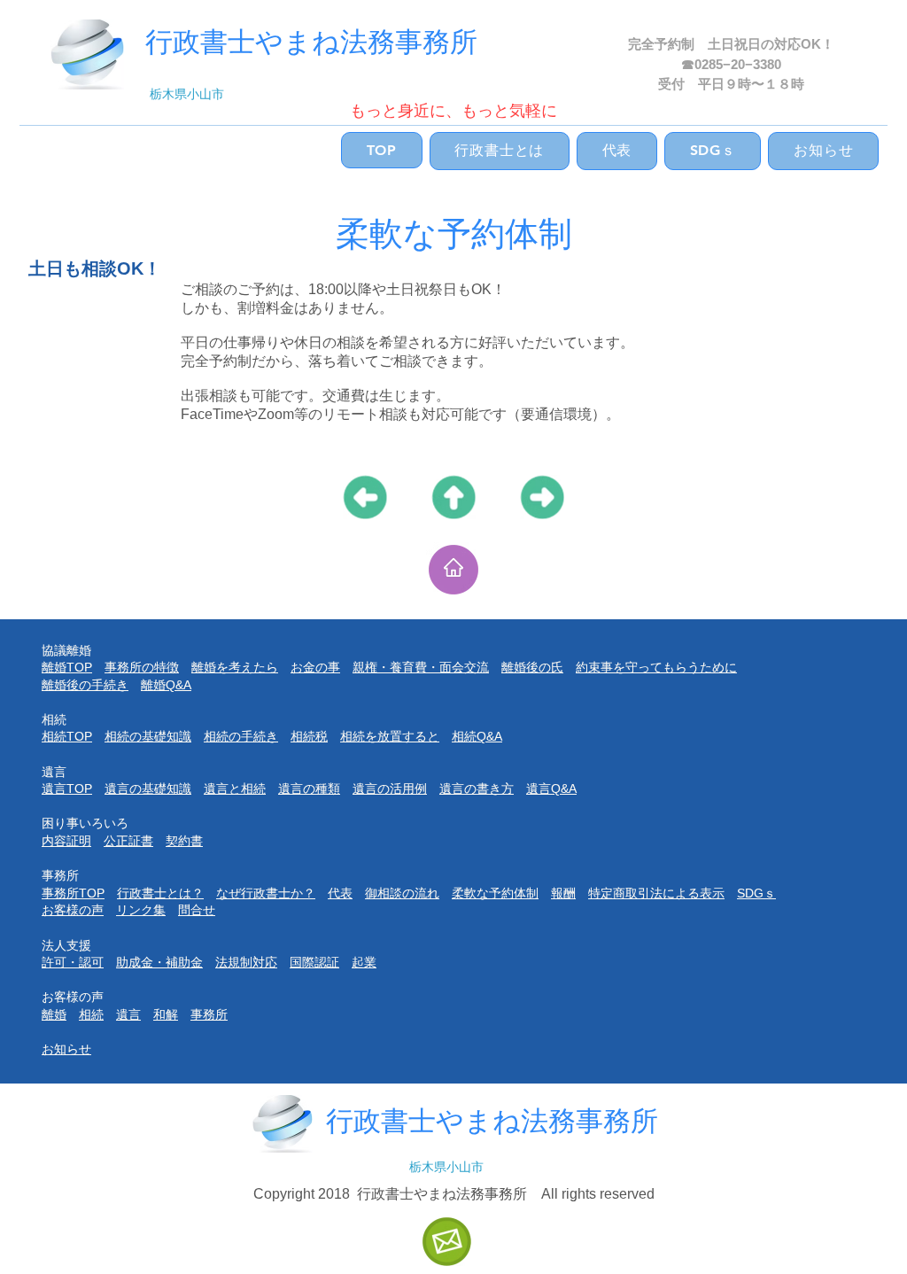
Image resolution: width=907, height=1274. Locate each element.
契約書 (184, 841)
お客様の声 (73, 910)
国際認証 (314, 962)
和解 (165, 1014)
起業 (364, 962)
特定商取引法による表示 (656, 893)
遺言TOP (67, 788)
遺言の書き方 (476, 788)
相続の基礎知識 (148, 736)
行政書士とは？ (160, 893)
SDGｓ (756, 893)
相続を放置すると (389, 736)
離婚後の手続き (85, 685)
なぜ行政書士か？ (265, 893)
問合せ (196, 910)
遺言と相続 (235, 788)
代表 (340, 893)
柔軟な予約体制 (495, 893)
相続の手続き (241, 736)
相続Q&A (477, 736)
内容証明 (66, 841)
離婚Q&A (166, 685)
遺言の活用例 (390, 788)
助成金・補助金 (159, 962)
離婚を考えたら (234, 667)
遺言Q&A (551, 788)
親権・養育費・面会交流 (421, 667)
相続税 (309, 736)
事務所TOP (73, 893)
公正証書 (128, 841)
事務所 (209, 1014)
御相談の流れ (402, 893)
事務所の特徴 (142, 667)
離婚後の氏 (532, 667)
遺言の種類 (309, 788)
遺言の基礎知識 (148, 788)
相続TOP (67, 736)
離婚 (54, 1014)
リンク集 (141, 910)
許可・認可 (73, 962)
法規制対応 (246, 962)
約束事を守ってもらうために (656, 667)
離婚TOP (67, 667)
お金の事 (315, 667)
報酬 (563, 893)
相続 (91, 1014)
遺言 (128, 1014)
